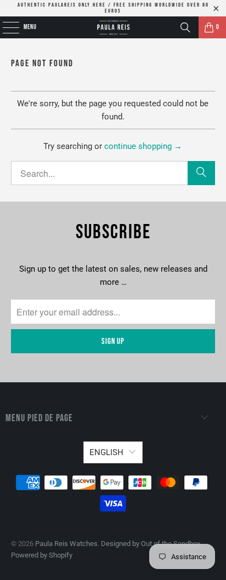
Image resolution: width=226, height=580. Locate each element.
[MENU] (4, 27)
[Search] (185, 27)
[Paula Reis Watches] (113, 27)
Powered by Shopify (41, 555)
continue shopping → (143, 146)
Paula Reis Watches (66, 543)
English (106, 452)
